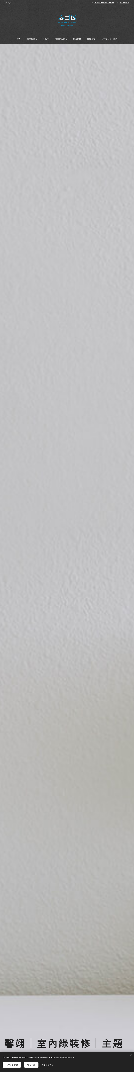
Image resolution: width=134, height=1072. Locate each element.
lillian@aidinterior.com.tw (104, 2)
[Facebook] (5, 2)
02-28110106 (124, 2)
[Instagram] (9, 2)
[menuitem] (20, 39)
